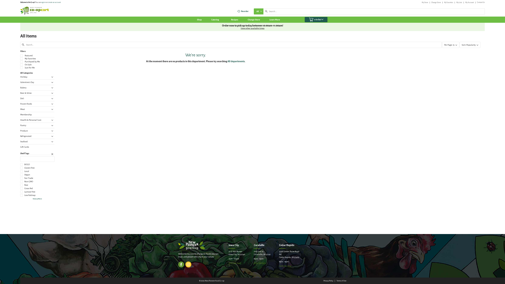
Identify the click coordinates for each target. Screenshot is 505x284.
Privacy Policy (328, 281)
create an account (54, 2)
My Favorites (448, 2)
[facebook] (181, 264)
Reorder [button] (245, 11)
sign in (43, 2)
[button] (51, 77)
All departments (236, 61)
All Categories (26, 73)
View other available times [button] (252, 28)
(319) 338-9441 (235, 263)
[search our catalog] (266, 11)
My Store (425, 2)
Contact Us (481, 2)
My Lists (459, 2)
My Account (469, 2)
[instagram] (188, 264)
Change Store (436, 2)
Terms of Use (341, 281)
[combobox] (258, 11)
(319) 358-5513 (260, 263)
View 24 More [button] (37, 199)
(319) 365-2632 (285, 266)
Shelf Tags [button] (24, 153)
